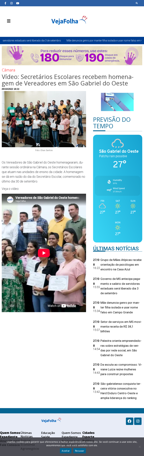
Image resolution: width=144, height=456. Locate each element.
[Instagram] (11, 3)
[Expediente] (10, 29)
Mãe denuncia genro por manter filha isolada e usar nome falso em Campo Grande (89, 40)
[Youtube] (17, 3)
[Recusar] (139, 446)
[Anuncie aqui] (15, 29)
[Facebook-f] (5, 3)
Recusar (79, 450)
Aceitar (66, 450)
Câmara (8, 69)
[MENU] (8, 21)
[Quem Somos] (5, 29)
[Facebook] (129, 421)
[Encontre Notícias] (136, 3)
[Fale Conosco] (21, 29)
